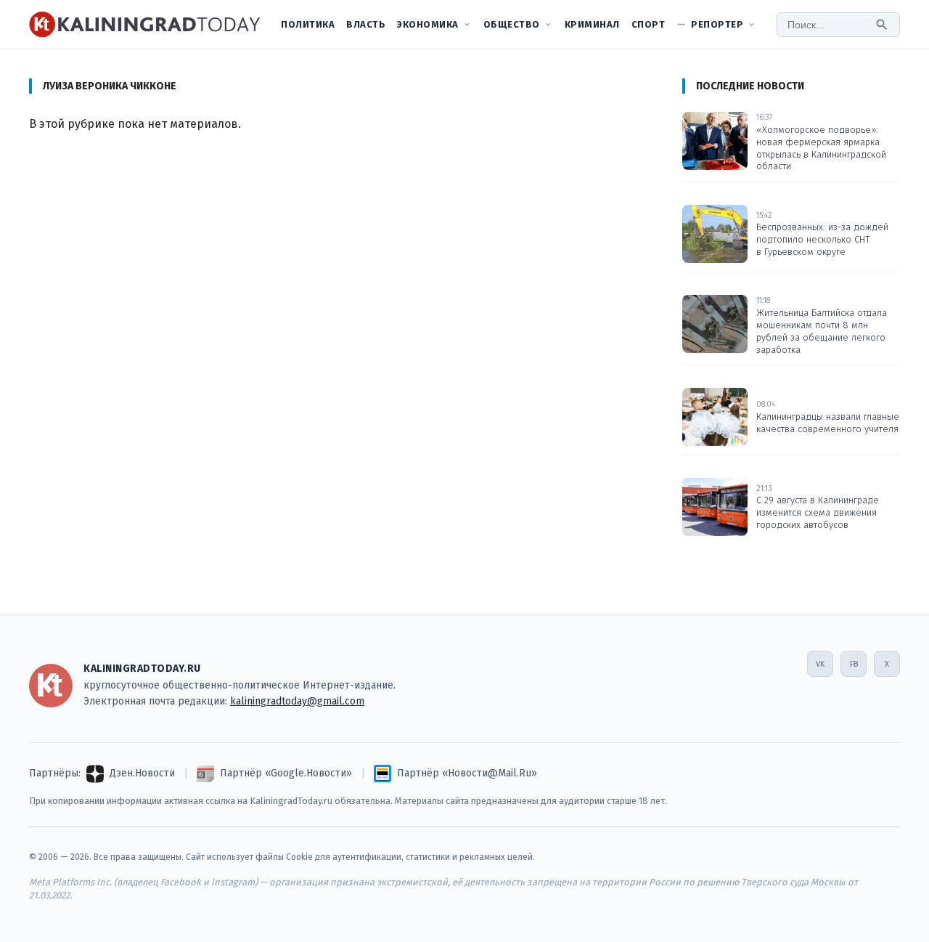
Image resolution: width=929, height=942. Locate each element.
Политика (308, 24)
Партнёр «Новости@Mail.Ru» (467, 773)
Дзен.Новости (142, 773)
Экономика (428, 24)
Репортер (717, 24)
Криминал (592, 24)
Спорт (648, 24)
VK (820, 664)
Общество (511, 24)
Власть (365, 24)
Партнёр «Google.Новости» (286, 773)
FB (854, 664)
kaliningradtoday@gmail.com (297, 701)
